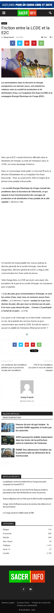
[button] (50, 12)
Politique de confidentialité (27, 605)
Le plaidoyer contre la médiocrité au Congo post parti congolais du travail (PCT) (24, 483)
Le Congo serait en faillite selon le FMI (18, 513)
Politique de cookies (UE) (41, 603)
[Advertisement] (27, 128)
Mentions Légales (8, 603)
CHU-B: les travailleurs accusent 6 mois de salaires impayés (40, 368)
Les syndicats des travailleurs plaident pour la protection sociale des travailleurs (14, 368)
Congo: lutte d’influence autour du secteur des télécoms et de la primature (27, 505)
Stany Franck (9, 37)
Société (4, 23)
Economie (7, 533)
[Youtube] (30, 589)
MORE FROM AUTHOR (12, 418)
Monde (6, 537)
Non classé (7, 541)
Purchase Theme (23, 603)
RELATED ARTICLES (11, 414)
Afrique (6, 529)
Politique (6, 545)
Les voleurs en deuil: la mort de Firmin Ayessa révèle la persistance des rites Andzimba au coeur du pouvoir (25, 491)
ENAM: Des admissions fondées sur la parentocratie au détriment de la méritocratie (34, 452)
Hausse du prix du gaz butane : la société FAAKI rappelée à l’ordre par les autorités (34, 427)
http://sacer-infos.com (27, 401)
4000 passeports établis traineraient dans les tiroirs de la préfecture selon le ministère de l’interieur (34, 440)
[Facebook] (23, 589)
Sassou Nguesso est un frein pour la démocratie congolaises (28, 499)
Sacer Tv (6, 549)
